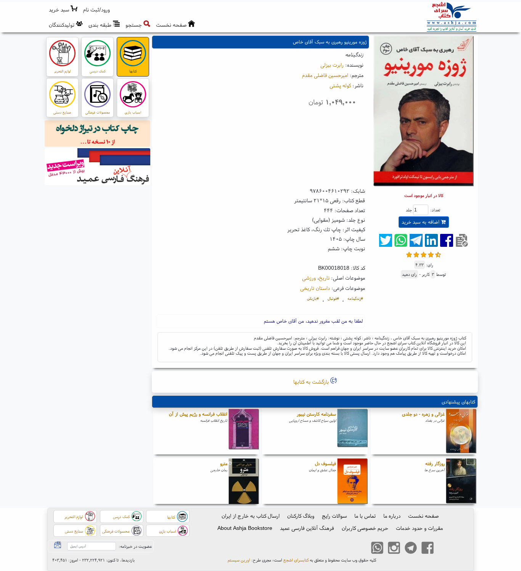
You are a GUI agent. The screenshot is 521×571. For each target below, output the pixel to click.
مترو (223, 463)
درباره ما (391, 516)
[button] (96, 9)
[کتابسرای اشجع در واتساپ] (377, 549)
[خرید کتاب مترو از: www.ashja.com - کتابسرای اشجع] (243, 481)
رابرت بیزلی (332, 65)
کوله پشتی (340, 85)
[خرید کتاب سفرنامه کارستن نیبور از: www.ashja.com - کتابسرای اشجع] (352, 431)
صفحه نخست (423, 516)
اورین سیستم (239, 560)
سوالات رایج (334, 516)
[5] (438, 254)
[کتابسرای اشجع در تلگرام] (410, 549)
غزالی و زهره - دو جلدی (423, 414)
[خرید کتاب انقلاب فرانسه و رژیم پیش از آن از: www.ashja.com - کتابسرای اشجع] (243, 431)
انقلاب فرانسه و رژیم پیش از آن (198, 414)
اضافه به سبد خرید (421, 222)
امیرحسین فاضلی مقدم (325, 75)
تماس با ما (365, 516)
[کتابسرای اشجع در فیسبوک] (427, 549)
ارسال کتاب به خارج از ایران (251, 516)
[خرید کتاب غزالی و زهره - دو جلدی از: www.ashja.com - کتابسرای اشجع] (461, 431)
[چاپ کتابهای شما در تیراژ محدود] (98, 134)
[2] (416, 254)
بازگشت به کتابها (311, 381)
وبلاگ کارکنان (300, 516)
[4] (431, 254)
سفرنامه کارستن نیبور (316, 414)
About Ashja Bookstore (244, 528)
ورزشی (309, 278)
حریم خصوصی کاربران (365, 528)
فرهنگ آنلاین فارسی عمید (307, 528)
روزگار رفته (435, 463)
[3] (423, 254)
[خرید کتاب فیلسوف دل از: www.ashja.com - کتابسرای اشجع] (352, 481)
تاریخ (324, 278)
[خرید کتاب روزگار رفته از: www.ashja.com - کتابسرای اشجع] (461, 481)
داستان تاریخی (315, 288)
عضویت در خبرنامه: (135, 546)
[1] (409, 254)
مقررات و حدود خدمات (419, 528)
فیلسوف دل (325, 463)
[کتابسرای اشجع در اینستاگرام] (394, 549)
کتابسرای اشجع (296, 560)
